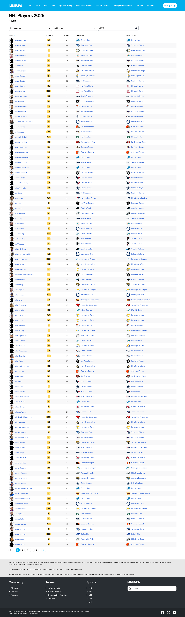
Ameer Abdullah (21, 478)
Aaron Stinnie (20, 86)
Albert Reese (20, 280)
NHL (90, 602)
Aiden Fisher (20, 178)
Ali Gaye (18, 381)
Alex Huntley (20, 341)
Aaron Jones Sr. (21, 71)
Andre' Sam (19, 539)
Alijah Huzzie (20, 392)
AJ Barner (19, 193)
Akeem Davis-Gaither (23, 254)
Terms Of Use (54, 588)
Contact (14, 591)
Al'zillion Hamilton (21, 427)
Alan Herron (19, 264)
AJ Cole (18, 203)
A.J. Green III (20, 224)
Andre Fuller (19, 519)
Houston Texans (86, 178)
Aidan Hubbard (21, 162)
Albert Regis (19, 285)
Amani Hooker (20, 432)
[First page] (11, 550)
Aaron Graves (20, 61)
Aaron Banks (20, 50)
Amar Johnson (20, 468)
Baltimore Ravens (87, 60)
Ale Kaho (18, 300)
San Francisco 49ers (88, 142)
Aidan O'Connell (21, 173)
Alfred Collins (20, 376)
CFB (90, 598)
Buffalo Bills (85, 534)
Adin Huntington (21, 127)
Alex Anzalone (20, 305)
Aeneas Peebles (21, 147)
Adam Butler (20, 101)
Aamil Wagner (20, 45)
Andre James (20, 529)
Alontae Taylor (20, 412)
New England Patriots (88, 198)
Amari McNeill (20, 458)
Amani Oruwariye (21, 437)
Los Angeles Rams (87, 269)
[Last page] (44, 550)
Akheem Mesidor (21, 259)
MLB (91, 595)
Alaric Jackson (20, 269)
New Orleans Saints (88, 264)
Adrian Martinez (21, 142)
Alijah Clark (19, 386)
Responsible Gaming (57, 595)
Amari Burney (20, 442)
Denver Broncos (86, 106)
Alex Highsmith (20, 336)
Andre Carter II (20, 509)
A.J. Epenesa (20, 213)
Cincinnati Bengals (87, 463)
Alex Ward (19, 361)
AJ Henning (19, 234)
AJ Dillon (18, 208)
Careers (14, 595)
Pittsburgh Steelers (88, 76)
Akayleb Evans (20, 249)
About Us (15, 588)
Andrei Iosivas (20, 524)
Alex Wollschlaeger (22, 366)
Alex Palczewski (21, 351)
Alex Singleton (20, 356)
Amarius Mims (20, 463)
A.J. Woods (19, 244)
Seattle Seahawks (87, 81)
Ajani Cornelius (20, 188)
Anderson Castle (21, 504)
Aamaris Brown (21, 40)
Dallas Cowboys (86, 188)
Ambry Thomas (21, 473)
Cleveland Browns (87, 127)
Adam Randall (20, 111)
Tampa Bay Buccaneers (89, 305)
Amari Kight (19, 453)
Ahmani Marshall (21, 152)
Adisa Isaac (19, 132)
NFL (90, 588)
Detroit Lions (85, 40)
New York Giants (87, 86)
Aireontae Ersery (21, 183)
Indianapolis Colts (87, 122)
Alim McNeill (20, 402)
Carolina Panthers (87, 66)
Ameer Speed (20, 483)
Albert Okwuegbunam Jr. (24, 274)
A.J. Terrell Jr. (20, 239)
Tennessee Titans (87, 45)
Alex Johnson (20, 346)
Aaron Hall (19, 66)
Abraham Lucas (21, 96)
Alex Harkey (19, 330)
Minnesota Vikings (87, 71)
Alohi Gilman (20, 407)
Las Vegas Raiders (87, 101)
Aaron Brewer (20, 55)
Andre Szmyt (20, 544)
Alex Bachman (20, 315)
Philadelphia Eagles (87, 213)
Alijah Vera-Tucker (22, 397)
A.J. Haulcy (19, 229)
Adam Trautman (21, 117)
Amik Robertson (21, 493)
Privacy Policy (54, 591)
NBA (91, 591)
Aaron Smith (20, 81)
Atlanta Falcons (86, 239)
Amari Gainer (20, 448)
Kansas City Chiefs (87, 407)
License (51, 598)
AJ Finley (18, 218)
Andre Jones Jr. (21, 534)
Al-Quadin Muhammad (23, 417)
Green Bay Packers (87, 50)
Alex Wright (19, 371)
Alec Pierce (19, 295)
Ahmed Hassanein (22, 157)
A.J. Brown (19, 198)
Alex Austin (19, 310)
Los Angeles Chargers (89, 259)
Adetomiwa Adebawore (24, 122)
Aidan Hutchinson (21, 168)
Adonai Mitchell (21, 137)
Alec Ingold (19, 290)
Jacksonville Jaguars (88, 285)
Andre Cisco (20, 514)
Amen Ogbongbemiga (23, 488)
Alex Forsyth (20, 325)
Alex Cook (19, 320)
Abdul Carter (20, 91)
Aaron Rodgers (21, 76)
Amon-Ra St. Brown (22, 498)
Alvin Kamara (20, 422)
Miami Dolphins (86, 55)
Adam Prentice (20, 106)
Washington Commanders (90, 300)
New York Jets (86, 137)
